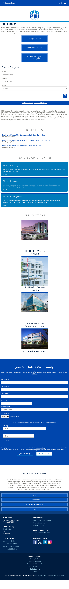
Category (5, 426)
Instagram (50, 542)
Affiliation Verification (11, 546)
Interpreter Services (57, 575)
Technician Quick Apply (34, 47)
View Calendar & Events (41, 533)
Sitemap (34, 572)
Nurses (34, 495)
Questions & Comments (42, 520)
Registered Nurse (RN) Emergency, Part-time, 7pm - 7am (24, 145)
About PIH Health (9, 541)
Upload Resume (5, 414)
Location (4, 78)
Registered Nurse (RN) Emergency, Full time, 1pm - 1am (23, 135)
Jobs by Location (34, 569)
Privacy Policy (34, 559)
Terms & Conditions (34, 561)
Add (7, 441)
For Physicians (34, 509)
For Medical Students (34, 504)
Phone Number (5, 406)
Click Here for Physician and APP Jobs (34, 57)
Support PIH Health (10, 544)
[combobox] (34, 81)
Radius (4, 86)
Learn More (29, 355)
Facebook (35, 542)
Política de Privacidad (34, 564)
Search (65, 96)
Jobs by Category (34, 566)
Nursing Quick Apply (34, 38)
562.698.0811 (7, 529)
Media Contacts (39, 526)
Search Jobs (10, 3)
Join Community (24, 454)
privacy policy (40, 448)
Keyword (4, 71)
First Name (5, 379)
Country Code (5, 401)
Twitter (40, 542)
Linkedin (45, 542)
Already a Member (44, 454)
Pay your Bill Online (10, 549)
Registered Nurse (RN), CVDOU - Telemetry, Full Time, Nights (26, 140)
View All (5, 174)
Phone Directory (39, 523)
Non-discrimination (40, 575)
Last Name (5, 386)
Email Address (5, 394)
